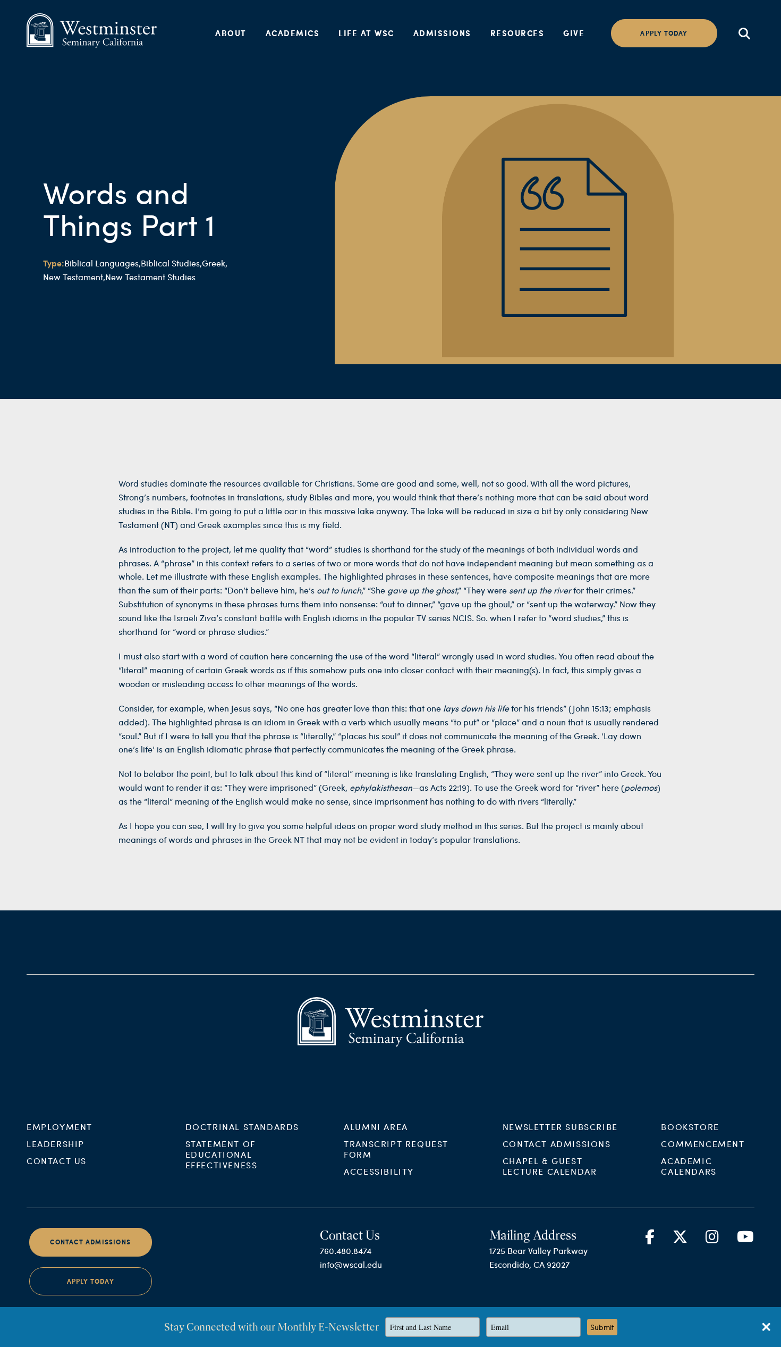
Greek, (214, 263)
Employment (59, 1126)
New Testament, (74, 276)
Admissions (442, 33)
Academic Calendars (688, 1166)
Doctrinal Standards (242, 1126)
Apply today (663, 33)
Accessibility (379, 1171)
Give (573, 33)
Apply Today (90, 1281)
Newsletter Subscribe (560, 1126)
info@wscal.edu (351, 1264)
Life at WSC (366, 33)
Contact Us (57, 1160)
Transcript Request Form (396, 1149)
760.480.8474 (345, 1250)
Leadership (55, 1143)
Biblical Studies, (171, 263)
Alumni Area (376, 1126)
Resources (517, 33)
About (231, 33)
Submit (602, 1327)
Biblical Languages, (102, 263)
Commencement (702, 1143)
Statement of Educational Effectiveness (221, 1154)
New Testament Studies (150, 276)
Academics (293, 33)
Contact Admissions (557, 1143)
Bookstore (690, 1126)
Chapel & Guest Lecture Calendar (550, 1166)
